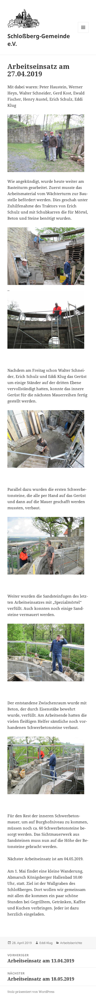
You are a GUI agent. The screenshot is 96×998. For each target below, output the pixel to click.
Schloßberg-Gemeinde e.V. (38, 39)
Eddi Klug (45, 943)
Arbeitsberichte (71, 943)
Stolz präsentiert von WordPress (30, 992)
